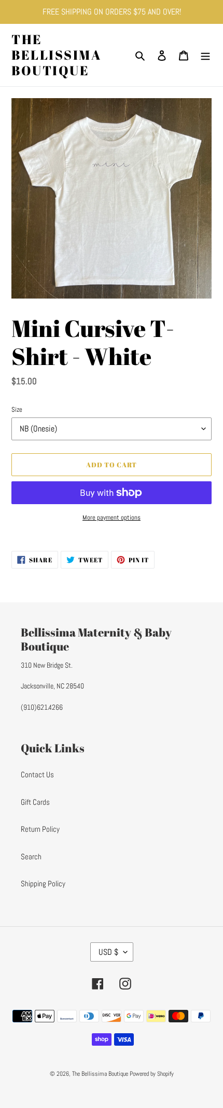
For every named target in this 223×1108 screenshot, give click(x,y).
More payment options (111, 517)
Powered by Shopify (152, 1074)
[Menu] (205, 55)
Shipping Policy (43, 883)
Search (31, 856)
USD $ (108, 952)
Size (16, 409)
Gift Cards (35, 802)
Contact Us (37, 774)
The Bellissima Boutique (56, 55)
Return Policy (40, 829)
